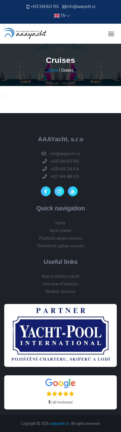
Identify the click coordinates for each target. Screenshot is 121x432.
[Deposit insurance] (60, 335)
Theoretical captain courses (60, 245)
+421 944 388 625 (64, 176)
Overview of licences (60, 283)
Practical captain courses (60, 238)
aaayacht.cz (59, 423)
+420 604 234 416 (64, 168)
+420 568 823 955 (45, 6)
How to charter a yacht (60, 276)
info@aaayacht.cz (81, 6)
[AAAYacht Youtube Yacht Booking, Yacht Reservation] (74, 191)
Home (53, 70)
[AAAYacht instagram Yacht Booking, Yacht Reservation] (60, 191)
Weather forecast (60, 291)
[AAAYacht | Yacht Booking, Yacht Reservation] (25, 33)
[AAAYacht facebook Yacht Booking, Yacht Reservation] (47, 191)
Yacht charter (61, 230)
